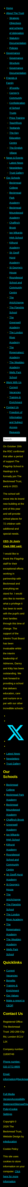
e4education (10, 1141)
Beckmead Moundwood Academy (13, 809)
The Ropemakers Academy (13, 929)
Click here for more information (11, 1176)
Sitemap (19, 1104)
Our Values (12, 995)
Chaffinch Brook (15, 819)
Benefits (10, 980)
